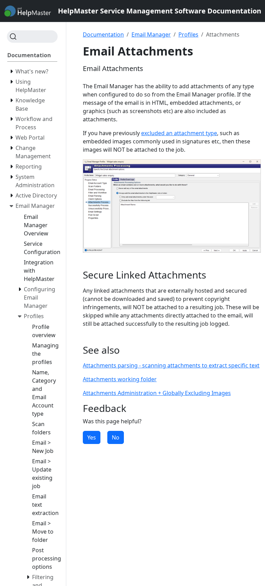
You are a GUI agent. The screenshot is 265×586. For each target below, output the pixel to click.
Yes (91, 437)
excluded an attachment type (179, 133)
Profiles (188, 34)
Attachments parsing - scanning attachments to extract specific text (171, 365)
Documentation (103, 34)
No (115, 437)
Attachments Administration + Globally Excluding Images (157, 393)
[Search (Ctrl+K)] (32, 36)
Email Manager (151, 34)
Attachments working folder (120, 379)
